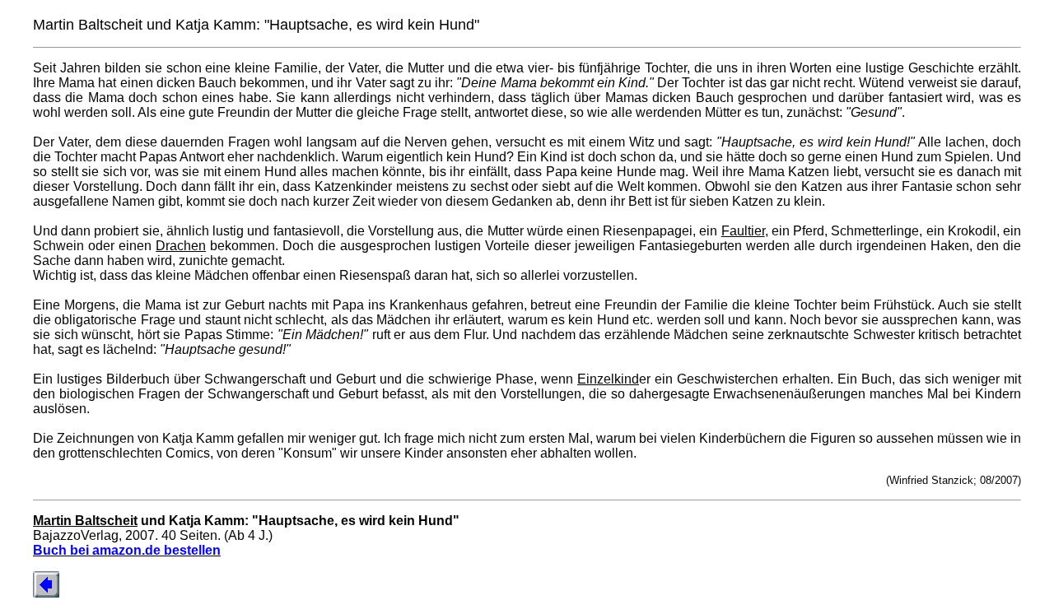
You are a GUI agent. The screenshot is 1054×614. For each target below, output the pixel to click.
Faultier (743, 231)
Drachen (181, 246)
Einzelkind (608, 379)
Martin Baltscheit (85, 521)
